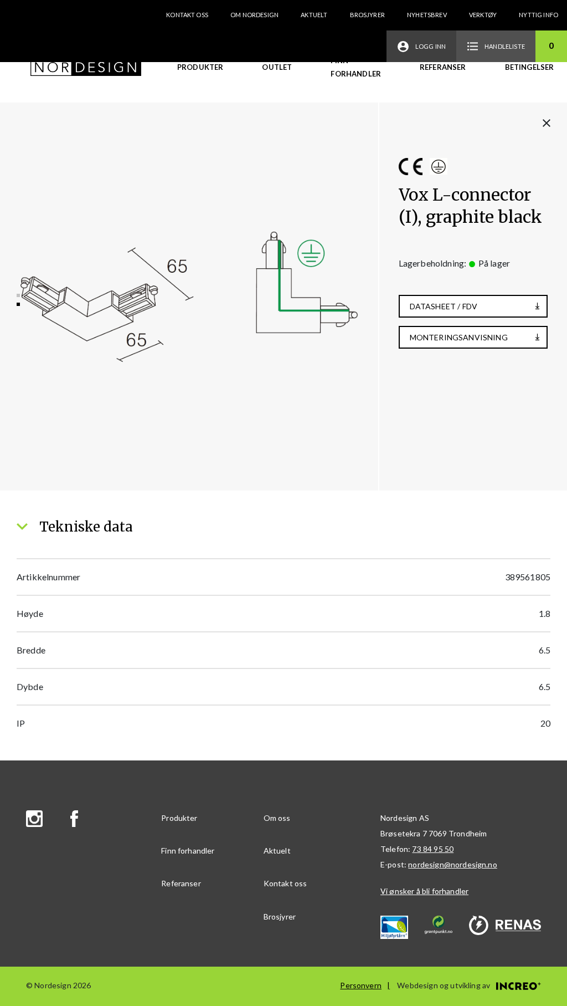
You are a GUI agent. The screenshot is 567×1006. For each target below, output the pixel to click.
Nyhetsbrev (427, 14)
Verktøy (483, 14)
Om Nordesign (254, 14)
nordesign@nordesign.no (452, 864)
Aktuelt (314, 14)
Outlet (277, 67)
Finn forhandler (356, 67)
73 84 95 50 (432, 849)
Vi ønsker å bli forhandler (424, 891)
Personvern (361, 985)
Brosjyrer (367, 14)
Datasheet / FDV (443, 306)
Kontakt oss (187, 14)
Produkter (200, 67)
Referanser (443, 67)
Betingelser (529, 67)
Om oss (277, 818)
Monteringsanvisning (459, 337)
